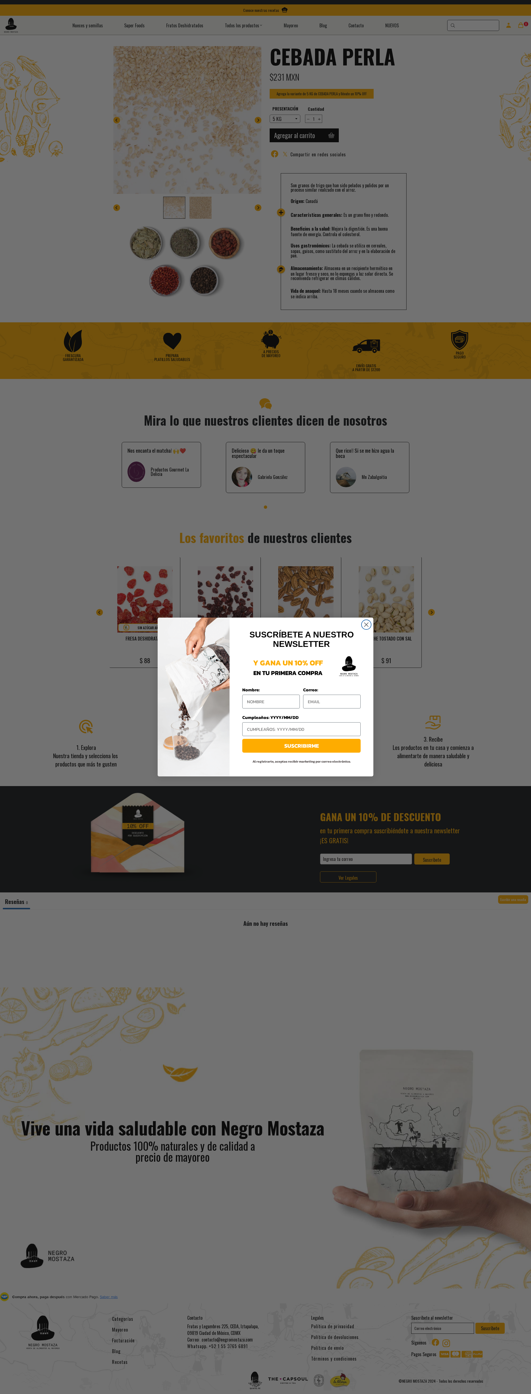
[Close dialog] (366, 624)
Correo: (310, 689)
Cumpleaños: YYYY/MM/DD (270, 717)
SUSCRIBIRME (301, 746)
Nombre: (251, 689)
